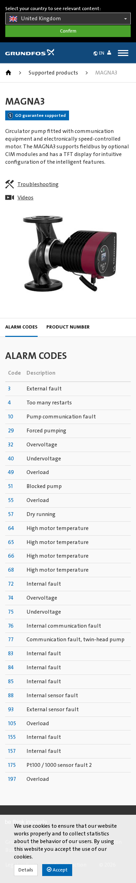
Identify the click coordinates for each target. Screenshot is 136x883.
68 (11, 570)
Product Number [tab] (68, 327)
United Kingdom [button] (41, 18)
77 (11, 639)
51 (10, 486)
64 (11, 528)
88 (11, 695)
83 (10, 653)
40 (11, 458)
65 (11, 542)
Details (25, 870)
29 (11, 431)
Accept (60, 870)
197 (12, 779)
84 (11, 667)
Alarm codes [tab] (21, 327)
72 (11, 584)
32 (10, 445)
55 (11, 500)
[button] (110, 53)
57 (11, 514)
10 (10, 417)
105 (12, 723)
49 (11, 472)
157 (12, 751)
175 (12, 765)
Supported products (53, 73)
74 (10, 598)
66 (11, 556)
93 (11, 709)
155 (12, 737)
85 (11, 681)
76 (11, 626)
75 (11, 612)
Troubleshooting (38, 184)
